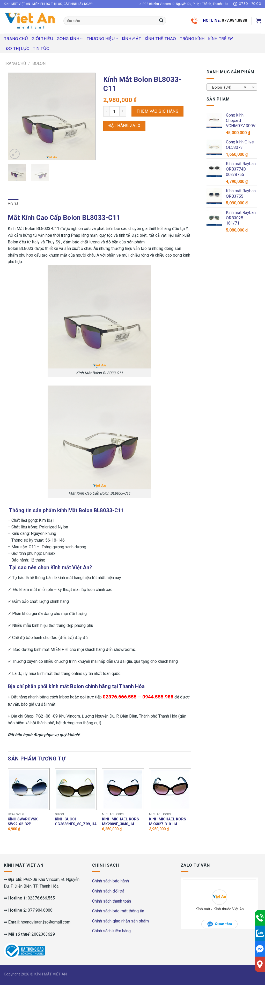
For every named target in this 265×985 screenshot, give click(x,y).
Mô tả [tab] (13, 204)
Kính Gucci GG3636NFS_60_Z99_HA (76, 821)
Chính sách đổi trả (108, 891)
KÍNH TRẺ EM (220, 38)
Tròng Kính (192, 38)
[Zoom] (15, 154)
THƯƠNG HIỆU (100, 38)
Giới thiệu (42, 38)
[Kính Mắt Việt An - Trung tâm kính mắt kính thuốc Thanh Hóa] (30, 21)
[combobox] (232, 87)
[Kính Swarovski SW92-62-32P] (28, 789)
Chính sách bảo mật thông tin (118, 911)
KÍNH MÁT (131, 38)
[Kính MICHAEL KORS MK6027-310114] (170, 789)
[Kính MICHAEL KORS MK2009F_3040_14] (123, 789)
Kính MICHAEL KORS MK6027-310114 (167, 821)
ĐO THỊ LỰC (17, 48)
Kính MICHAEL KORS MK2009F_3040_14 (120, 821)
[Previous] (16, 116)
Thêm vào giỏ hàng (157, 111)
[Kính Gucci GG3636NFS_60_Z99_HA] (76, 789)
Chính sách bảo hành (110, 881)
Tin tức (41, 48)
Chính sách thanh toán (111, 901)
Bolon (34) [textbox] (229, 87)
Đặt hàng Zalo (124, 125)
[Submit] (161, 21)
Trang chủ (16, 38)
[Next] (87, 116)
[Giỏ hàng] (258, 20)
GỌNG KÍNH (68, 38)
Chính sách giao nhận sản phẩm (120, 921)
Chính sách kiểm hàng (111, 930)
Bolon (39, 63)
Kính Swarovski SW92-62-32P (23, 821)
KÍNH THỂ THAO (160, 38)
